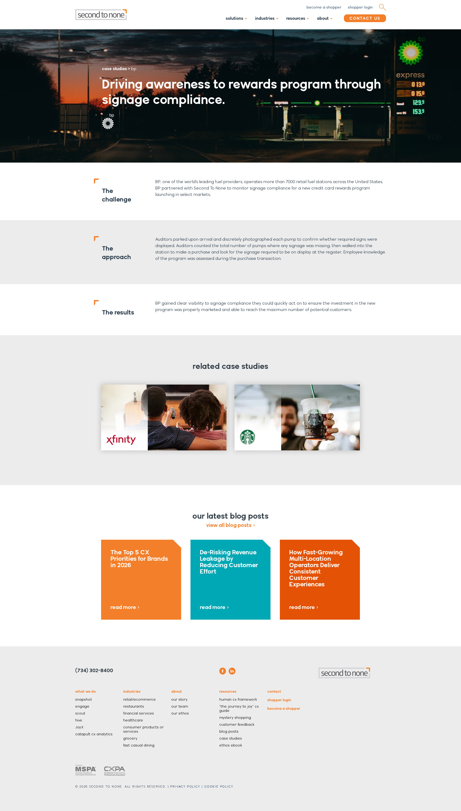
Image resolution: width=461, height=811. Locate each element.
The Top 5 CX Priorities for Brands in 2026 (139, 579)
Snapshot (83, 699)
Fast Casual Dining (138, 745)
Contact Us (364, 18)
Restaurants (133, 706)
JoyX (79, 727)
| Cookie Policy (217, 786)
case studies (114, 68)
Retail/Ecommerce (139, 699)
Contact (274, 691)
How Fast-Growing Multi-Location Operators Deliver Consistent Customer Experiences (316, 579)
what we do (85, 691)
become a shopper (324, 7)
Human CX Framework (238, 699)
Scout (80, 713)
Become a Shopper (283, 708)
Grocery (130, 738)
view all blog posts (229, 525)
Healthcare (133, 720)
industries (132, 691)
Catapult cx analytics (94, 734)
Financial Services (138, 713)
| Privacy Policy (184, 786)
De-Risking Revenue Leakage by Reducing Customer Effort (229, 579)
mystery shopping (235, 717)
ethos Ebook (230, 745)
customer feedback (236, 724)
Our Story (179, 699)
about (176, 691)
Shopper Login (279, 700)
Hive (78, 720)
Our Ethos (180, 713)
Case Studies (230, 738)
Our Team (179, 706)
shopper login (360, 7)
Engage (82, 706)
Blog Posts (229, 731)
